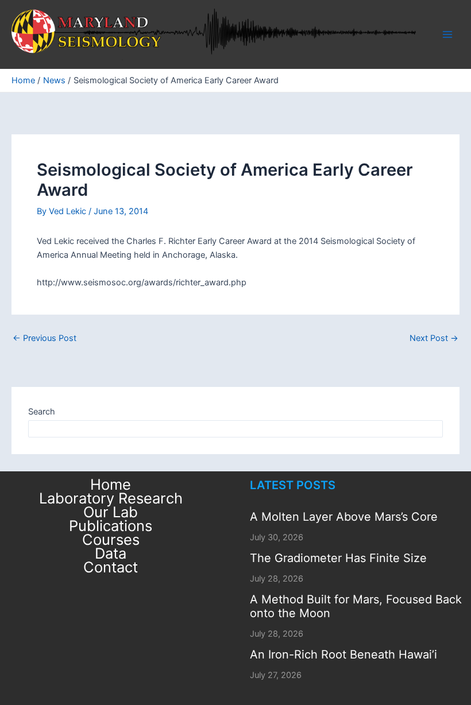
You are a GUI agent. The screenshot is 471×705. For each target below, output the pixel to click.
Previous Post (44, 338)
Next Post (434, 338)
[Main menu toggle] (447, 34)
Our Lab (110, 512)
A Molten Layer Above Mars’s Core (344, 517)
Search (41, 411)
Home (110, 484)
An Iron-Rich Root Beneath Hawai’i (343, 654)
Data (110, 553)
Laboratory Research (111, 498)
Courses (111, 540)
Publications (110, 526)
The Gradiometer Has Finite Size (338, 558)
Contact (110, 567)
